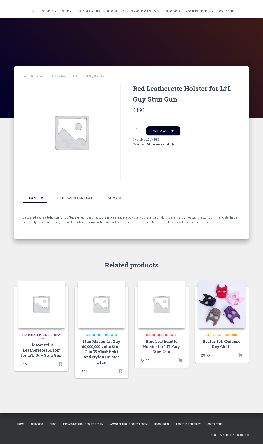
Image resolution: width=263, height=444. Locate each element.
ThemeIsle (242, 434)
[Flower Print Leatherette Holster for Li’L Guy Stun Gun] (41, 304)
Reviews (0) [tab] (113, 198)
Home (32, 11)
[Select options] (240, 355)
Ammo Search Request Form (141, 11)
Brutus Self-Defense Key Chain (221, 344)
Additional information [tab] (74, 198)
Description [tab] (35, 198)
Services (48, 11)
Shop (65, 11)
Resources (173, 11)
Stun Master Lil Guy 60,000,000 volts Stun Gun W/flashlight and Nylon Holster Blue (101, 352)
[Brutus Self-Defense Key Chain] (222, 304)
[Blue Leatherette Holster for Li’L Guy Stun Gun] (162, 304)
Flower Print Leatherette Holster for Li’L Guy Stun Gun (41, 350)
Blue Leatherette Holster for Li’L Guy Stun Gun (161, 346)
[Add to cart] (60, 364)
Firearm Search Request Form (97, 11)
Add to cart (161, 130)
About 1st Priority (198, 11)
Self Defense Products (42, 76)
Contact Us (226, 11)
